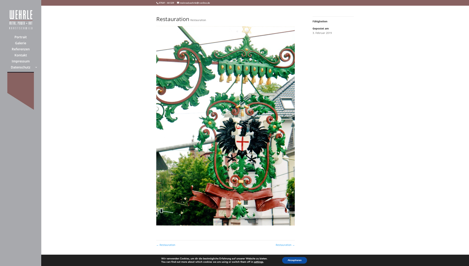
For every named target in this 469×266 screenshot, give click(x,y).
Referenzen (21, 49)
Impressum (21, 61)
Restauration (198, 20)
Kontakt (20, 55)
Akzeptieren (295, 260)
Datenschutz (20, 67)
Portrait (20, 37)
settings (258, 262)
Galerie (20, 43)
